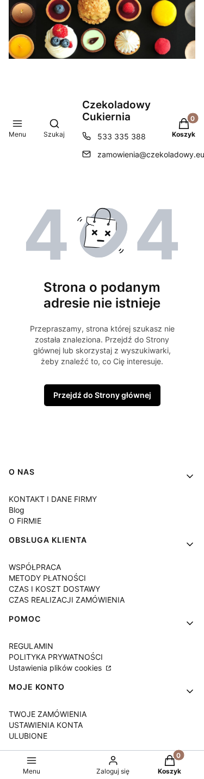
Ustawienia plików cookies (56, 667)
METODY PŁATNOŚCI (47, 577)
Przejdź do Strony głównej (102, 395)
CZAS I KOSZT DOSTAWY (54, 588)
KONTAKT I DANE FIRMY (53, 499)
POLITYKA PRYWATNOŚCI (56, 656)
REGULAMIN (31, 646)
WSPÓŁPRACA (35, 567)
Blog (16, 509)
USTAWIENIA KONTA (46, 724)
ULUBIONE (28, 735)
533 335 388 (121, 136)
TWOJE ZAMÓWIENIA (47, 714)
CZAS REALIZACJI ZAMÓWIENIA (67, 599)
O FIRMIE (25, 520)
